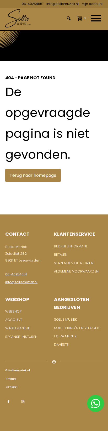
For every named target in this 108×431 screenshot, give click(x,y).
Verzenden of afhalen (73, 262)
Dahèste (61, 344)
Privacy (10, 379)
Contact (11, 387)
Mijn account (92, 4)
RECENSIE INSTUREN (21, 336)
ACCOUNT (13, 319)
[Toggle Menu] (96, 18)
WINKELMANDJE (17, 328)
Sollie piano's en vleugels (77, 327)
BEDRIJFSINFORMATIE (71, 246)
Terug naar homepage (33, 175)
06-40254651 (32, 4)
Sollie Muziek (65, 319)
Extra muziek (65, 336)
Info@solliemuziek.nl (62, 4)
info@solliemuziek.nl (21, 282)
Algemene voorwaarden (76, 271)
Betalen (60, 254)
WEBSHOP (13, 311)
